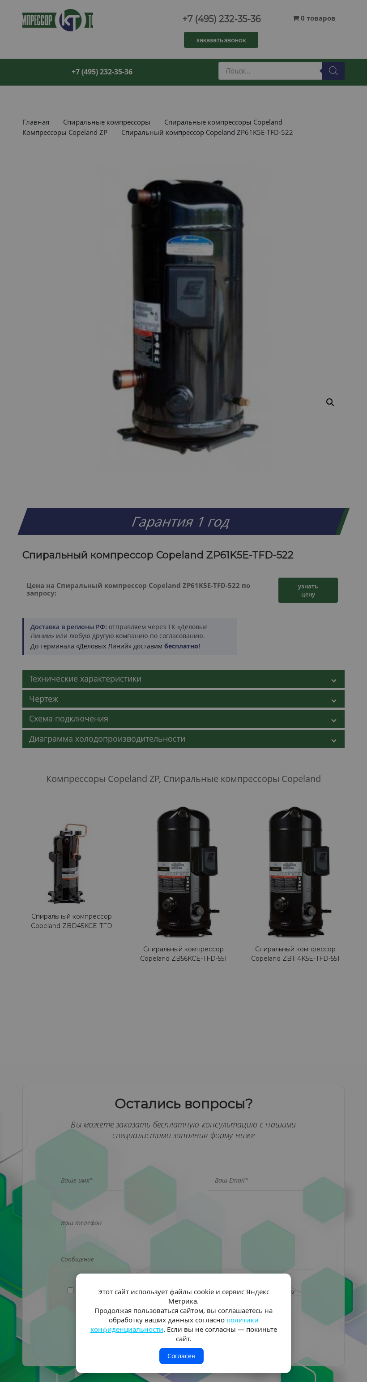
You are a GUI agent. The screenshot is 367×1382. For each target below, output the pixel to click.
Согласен (181, 1356)
